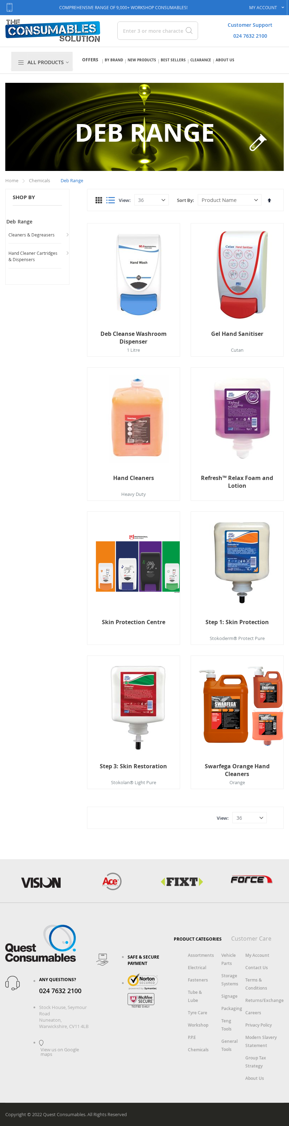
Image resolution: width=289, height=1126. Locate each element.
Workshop (198, 1025)
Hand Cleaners (133, 478)
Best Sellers (173, 59)
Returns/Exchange (264, 1000)
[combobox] (150, 30)
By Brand (114, 59)
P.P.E (192, 1037)
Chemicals (40, 180)
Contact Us (256, 968)
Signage (229, 996)
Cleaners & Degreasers (31, 235)
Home (12, 180)
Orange (237, 782)
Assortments (201, 955)
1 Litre (133, 350)
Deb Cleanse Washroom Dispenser (133, 337)
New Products (142, 59)
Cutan (237, 350)
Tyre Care (197, 1013)
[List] (110, 200)
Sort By (185, 200)
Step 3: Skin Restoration (133, 766)
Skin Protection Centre (133, 622)
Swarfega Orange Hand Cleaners (237, 770)
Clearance (200, 59)
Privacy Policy (258, 1025)
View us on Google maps (60, 1051)
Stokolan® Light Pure (133, 782)
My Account (257, 955)
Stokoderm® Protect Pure (237, 638)
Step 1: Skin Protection (237, 622)
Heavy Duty (133, 494)
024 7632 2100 (250, 35)
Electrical (197, 968)
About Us (225, 59)
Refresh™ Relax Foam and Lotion (237, 482)
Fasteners (198, 980)
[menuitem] (49, 62)
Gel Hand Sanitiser (237, 334)
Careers (253, 1013)
